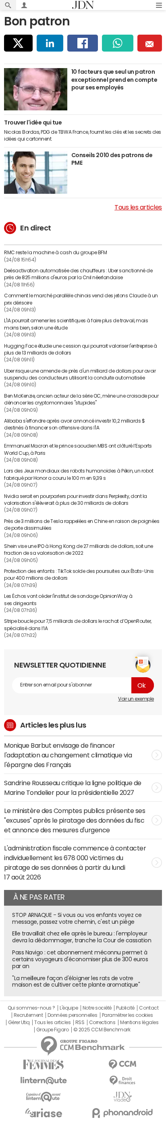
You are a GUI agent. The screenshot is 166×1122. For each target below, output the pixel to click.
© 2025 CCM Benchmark (101, 1029)
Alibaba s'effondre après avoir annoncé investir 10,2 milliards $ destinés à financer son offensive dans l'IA (74, 424)
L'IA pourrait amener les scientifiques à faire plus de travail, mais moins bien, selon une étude (76, 324)
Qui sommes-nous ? (31, 1008)
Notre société (97, 1008)
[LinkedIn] (50, 43)
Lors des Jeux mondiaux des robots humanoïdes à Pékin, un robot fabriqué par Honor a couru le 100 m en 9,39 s (78, 474)
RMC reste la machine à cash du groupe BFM (55, 252)
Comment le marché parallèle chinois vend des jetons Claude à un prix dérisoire (81, 299)
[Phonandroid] (122, 1113)
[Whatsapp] (118, 43)
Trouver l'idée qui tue (33, 122)
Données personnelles (72, 1015)
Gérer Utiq (19, 1022)
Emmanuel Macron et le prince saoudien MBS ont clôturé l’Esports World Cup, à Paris (78, 449)
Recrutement (28, 1015)
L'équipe (69, 1008)
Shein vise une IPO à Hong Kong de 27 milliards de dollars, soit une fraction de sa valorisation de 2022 (78, 550)
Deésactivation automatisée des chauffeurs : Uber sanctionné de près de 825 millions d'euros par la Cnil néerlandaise (78, 274)
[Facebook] (82, 43)
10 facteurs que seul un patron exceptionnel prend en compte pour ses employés (114, 79)
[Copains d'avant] (43, 1097)
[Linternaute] (43, 1081)
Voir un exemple (136, 699)
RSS (80, 1022)
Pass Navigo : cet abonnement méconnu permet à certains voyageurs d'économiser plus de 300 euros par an (80, 959)
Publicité (125, 1008)
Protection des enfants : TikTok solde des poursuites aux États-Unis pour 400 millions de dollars (79, 575)
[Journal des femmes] (43, 1065)
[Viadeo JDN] (122, 1097)
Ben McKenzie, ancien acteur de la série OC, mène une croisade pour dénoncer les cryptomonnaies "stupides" (81, 399)
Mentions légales (139, 1022)
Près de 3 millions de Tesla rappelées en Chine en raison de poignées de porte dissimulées (81, 525)
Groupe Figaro (52, 1029)
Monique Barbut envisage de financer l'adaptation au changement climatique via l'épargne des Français (68, 755)
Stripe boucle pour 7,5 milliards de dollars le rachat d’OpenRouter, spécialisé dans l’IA (77, 624)
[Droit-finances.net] (122, 1081)
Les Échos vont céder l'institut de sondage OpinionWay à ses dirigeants (68, 600)
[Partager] (18, 43)
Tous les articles (138, 207)
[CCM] (122, 1065)
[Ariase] (43, 1112)
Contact (148, 1008)
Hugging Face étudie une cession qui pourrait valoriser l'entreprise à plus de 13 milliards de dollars (80, 349)
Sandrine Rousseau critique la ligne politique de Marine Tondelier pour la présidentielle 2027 (72, 788)
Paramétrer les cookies (127, 1015)
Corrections (102, 1022)
